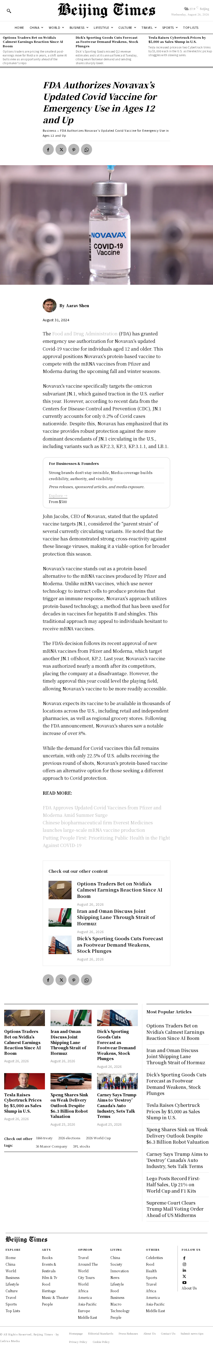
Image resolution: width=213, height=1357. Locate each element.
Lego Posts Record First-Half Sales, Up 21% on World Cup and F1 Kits (173, 1184)
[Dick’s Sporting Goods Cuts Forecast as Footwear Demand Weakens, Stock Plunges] (60, 945)
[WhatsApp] (86, 149)
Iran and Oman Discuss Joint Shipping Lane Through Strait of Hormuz (116, 917)
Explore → (58, 495)
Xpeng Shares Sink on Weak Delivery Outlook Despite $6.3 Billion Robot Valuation (69, 1105)
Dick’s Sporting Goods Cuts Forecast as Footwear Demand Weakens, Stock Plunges (107, 41)
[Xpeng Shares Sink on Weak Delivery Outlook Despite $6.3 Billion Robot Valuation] (70, 1081)
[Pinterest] (73, 149)
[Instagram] (184, 1264)
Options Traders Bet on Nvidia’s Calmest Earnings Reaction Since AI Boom (33, 41)
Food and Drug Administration (85, 333)
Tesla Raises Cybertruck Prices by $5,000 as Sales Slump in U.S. (177, 39)
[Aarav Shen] (51, 305)
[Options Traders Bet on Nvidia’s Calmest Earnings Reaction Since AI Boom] (60, 890)
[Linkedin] (184, 1270)
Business (49, 130)
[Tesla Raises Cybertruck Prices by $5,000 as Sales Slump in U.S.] (24, 1081)
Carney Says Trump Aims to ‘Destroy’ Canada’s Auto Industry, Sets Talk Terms (116, 1105)
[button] (9, 11)
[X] (61, 149)
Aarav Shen (77, 305)
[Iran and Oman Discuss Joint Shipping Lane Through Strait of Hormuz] (60, 917)
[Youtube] (184, 1282)
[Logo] (106, 10)
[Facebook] (48, 149)
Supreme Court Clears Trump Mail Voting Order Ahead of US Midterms (175, 1209)
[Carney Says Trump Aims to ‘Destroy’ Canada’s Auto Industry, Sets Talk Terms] (117, 1081)
